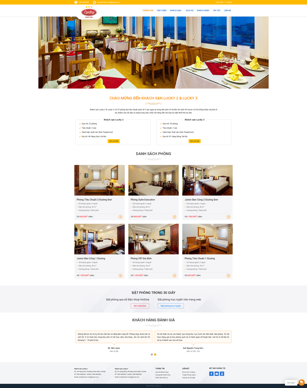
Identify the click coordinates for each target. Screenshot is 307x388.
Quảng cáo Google (188, 378)
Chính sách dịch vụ (161, 378)
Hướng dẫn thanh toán (162, 375)
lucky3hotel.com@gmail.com (89, 377)
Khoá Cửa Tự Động (188, 372)
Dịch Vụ (189, 10)
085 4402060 (140, 306)
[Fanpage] (211, 374)
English (229, 2)
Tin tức (216, 10)
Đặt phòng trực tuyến (171, 306)
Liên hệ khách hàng (161, 372)
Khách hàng (203, 10)
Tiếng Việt (219, 2)
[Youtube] (217, 374)
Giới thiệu (162, 10)
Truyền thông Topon (189, 375)
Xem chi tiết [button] (113, 141)
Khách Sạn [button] (175, 10)
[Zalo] (222, 374)
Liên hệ (227, 10)
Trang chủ (147, 10)
